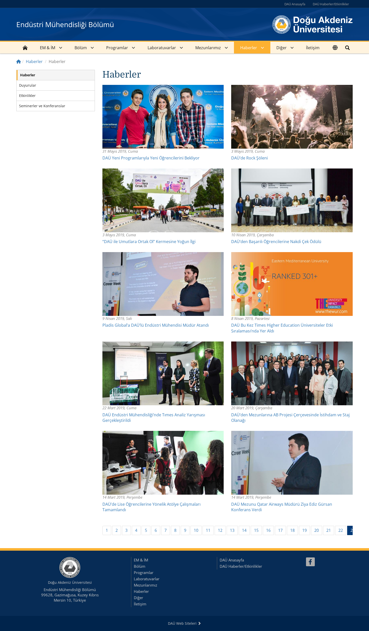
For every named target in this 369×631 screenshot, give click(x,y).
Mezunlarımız (208, 47)
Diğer (281, 47)
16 (268, 530)
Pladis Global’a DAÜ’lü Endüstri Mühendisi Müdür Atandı (155, 325)
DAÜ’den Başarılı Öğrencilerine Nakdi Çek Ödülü (276, 241)
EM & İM (47, 47)
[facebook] (310, 561)
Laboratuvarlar (162, 47)
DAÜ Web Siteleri (183, 623)
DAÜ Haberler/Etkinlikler (331, 4)
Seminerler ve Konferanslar (42, 105)
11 (208, 530)
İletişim (313, 47)
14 (244, 530)
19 (304, 530)
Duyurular (27, 85)
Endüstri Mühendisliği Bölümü (65, 24)
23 (354, 530)
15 (256, 530)
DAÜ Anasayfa (294, 4)
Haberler (248, 47)
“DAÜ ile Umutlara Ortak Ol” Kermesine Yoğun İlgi (149, 241)
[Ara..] (347, 47)
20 (316, 530)
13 (232, 530)
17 (280, 530)
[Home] (18, 61)
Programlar (117, 47)
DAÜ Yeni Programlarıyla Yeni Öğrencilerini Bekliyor (151, 158)
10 (196, 530)
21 (328, 530)
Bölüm (81, 47)
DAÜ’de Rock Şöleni (249, 158)
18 (292, 530)
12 (220, 530)
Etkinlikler (27, 95)
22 (340, 530)
